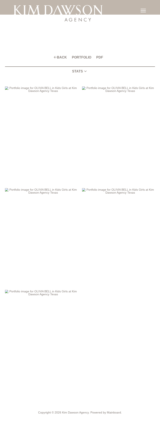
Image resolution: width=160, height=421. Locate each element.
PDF (98, 57)
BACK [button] (62, 57)
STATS (80, 71)
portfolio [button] (81, 57)
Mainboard (114, 412)
